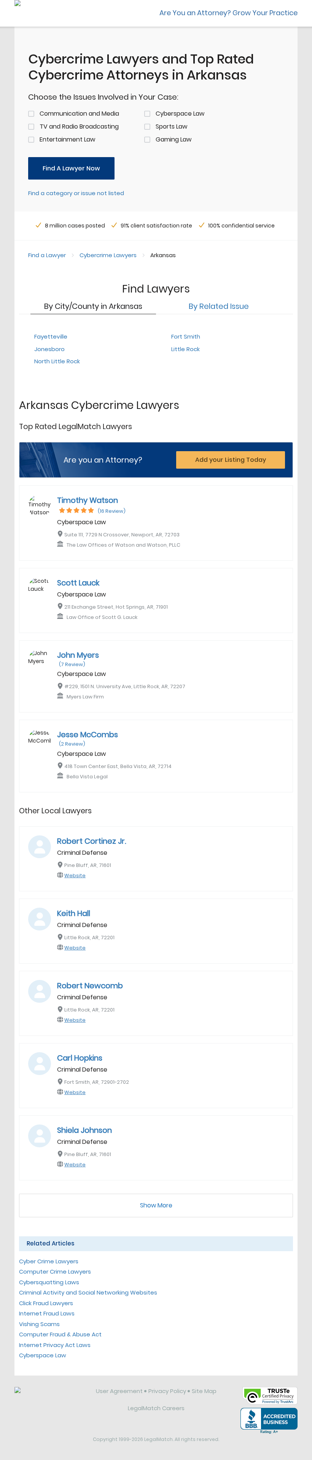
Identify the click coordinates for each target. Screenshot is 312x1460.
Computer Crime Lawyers (55, 1272)
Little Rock (185, 349)
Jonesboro (49, 349)
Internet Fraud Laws (47, 1313)
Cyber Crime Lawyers (48, 1261)
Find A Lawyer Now (71, 168)
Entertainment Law (67, 139)
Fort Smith (185, 336)
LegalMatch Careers (156, 1408)
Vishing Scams (39, 1324)
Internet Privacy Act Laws (55, 1345)
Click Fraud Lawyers (46, 1303)
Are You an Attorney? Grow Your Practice (228, 12)
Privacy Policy (167, 1391)
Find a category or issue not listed (76, 193)
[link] (49, 1397)
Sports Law (171, 126)
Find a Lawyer (47, 255)
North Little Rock (57, 361)
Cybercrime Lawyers (108, 255)
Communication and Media (79, 113)
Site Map (204, 1391)
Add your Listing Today (230, 459)
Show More (156, 1205)
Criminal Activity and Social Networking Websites (88, 1292)
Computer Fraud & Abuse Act (60, 1334)
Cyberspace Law (180, 113)
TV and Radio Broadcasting (79, 126)
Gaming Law (173, 139)
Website (75, 875)
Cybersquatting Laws (49, 1282)
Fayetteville (50, 336)
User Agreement (119, 1391)
